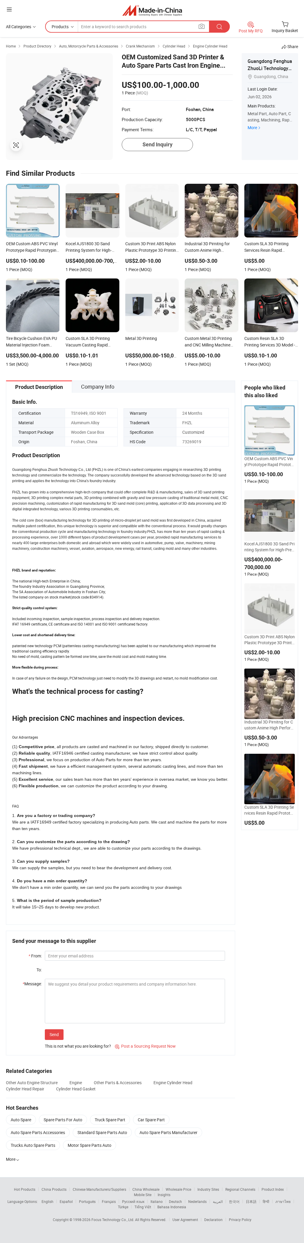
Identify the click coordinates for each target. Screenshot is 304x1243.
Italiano (157, 1201)
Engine (75, 1082)
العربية (218, 1201)
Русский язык (133, 1201)
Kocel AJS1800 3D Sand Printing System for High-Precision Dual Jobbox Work (269, 547)
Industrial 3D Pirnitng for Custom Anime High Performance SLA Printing (269, 725)
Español (66, 1201)
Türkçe (123, 1206)
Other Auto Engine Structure (32, 1082)
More (252, 127)
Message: (32, 984)
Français (109, 1201)
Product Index (273, 1189)
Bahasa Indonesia (171, 1206)
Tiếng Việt (142, 1206)
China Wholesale (145, 1189)
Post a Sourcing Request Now (145, 1046)
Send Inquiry (157, 144)
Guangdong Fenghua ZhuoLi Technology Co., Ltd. (270, 68)
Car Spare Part (151, 1119)
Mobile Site (142, 1194)
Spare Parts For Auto (63, 1119)
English (47, 1201)
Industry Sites (208, 1189)
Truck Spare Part (110, 1119)
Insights (164, 1194)
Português (87, 1201)
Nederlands (197, 1201)
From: (35, 956)
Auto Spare (21, 1119)
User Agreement (185, 1219)
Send (54, 1034)
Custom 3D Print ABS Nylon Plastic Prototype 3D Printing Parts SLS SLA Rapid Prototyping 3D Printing (269, 640)
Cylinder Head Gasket (76, 1089)
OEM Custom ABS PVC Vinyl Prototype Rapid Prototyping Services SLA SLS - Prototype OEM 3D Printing (269, 462)
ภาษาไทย (283, 1201)
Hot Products (24, 1189)
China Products (54, 1189)
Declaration (213, 1219)
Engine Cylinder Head (172, 1082)
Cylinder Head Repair (25, 1089)
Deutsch (175, 1201)
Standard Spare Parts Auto (102, 1132)
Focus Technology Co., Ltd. (113, 1219)
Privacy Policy (240, 1219)
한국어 (234, 1201)
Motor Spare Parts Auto (89, 1145)
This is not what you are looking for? (78, 1046)
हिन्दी (266, 1201)
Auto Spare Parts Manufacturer (168, 1132)
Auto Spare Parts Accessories (38, 1132)
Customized (193, 432)
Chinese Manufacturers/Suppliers (99, 1189)
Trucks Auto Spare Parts (33, 1145)
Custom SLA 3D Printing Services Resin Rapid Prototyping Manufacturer (269, 810)
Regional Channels (240, 1189)
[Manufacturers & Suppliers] (152, 10)
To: (39, 970)
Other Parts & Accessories (118, 1082)
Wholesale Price (178, 1189)
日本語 (251, 1201)
